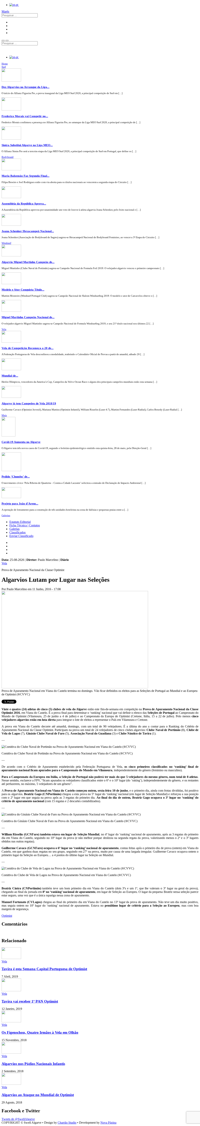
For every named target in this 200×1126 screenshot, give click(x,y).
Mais (4, 415)
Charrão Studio (67, 1122)
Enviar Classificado (21, 536)
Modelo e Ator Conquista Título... (23, 289)
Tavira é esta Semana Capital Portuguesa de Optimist (44, 969)
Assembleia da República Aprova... (24, 203)
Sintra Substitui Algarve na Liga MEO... (27, 145)
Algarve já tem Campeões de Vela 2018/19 (29, 403)
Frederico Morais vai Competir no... (25, 116)
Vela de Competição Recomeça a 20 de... (28, 348)
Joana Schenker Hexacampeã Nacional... (28, 231)
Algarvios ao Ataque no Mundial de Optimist (38, 1095)
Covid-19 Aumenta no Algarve (21, 442)
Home (5, 63)
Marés (5, 11)
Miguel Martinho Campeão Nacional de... (28, 317)
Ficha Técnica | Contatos (24, 525)
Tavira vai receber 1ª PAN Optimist (30, 1001)
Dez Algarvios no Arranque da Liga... (25, 87)
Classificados (17, 532)
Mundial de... (10, 375)
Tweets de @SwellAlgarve (18, 1119)
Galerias (6, 515)
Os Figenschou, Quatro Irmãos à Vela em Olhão (40, 1032)
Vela (4, 329)
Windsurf (6, 243)
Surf (4, 66)
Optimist (7, 915)
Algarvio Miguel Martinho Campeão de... (28, 262)
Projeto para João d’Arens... (20, 503)
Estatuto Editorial (20, 521)
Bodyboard (7, 156)
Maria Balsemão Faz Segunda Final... (25, 175)
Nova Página (108, 1122)
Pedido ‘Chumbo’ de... (16, 476)
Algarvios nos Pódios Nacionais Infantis (33, 1064)
